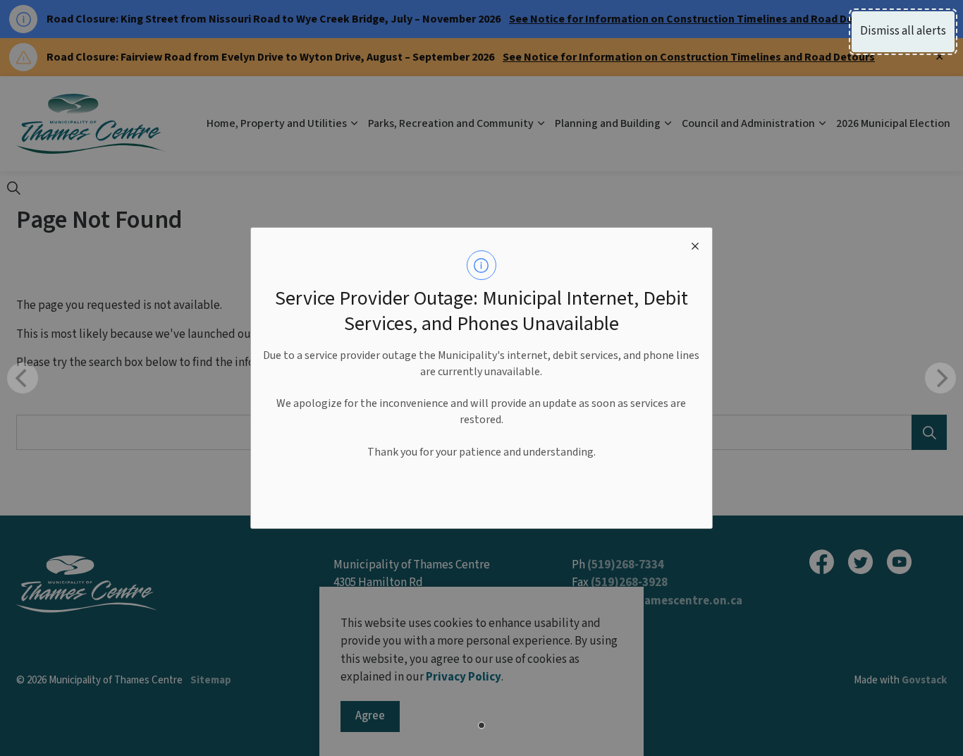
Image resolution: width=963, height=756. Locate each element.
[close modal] (695, 245)
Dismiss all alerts (903, 31)
